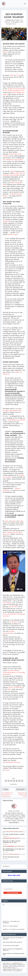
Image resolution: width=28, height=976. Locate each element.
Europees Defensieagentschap (12, 410)
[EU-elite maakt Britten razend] (14, 831)
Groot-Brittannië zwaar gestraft (12, 159)
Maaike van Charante (14, 811)
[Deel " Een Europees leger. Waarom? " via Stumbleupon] (16, 780)
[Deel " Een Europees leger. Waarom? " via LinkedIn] (11, 780)
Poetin (12, 75)
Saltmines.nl (19, 970)
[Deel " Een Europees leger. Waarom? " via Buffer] (14, 780)
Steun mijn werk (14, 875)
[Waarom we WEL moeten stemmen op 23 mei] (14, 838)
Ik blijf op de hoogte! (12, 893)
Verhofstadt (17, 687)
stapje (6, 521)
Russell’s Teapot (13, 234)
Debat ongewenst (14, 926)
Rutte (9, 689)
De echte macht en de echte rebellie (11, 945)
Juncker (11, 687)
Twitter (7, 770)
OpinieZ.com (5, 964)
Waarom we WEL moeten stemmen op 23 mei (11, 841)
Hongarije (18, 182)
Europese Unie (10, 24)
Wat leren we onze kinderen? (17, 929)
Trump (18, 75)
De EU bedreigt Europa (11, 857)
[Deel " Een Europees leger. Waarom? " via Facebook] (5, 780)
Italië (4, 184)
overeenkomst (14, 622)
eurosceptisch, (7, 602)
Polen (12, 182)
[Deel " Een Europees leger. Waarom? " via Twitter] (8, 780)
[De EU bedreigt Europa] (14, 854)
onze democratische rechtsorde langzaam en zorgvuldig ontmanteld (14, 672)
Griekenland (14, 194)
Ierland (5, 196)
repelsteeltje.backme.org (12, 762)
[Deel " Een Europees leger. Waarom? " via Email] (19, 780)
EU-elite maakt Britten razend (13, 834)
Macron (5, 52)
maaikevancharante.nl (7, 969)
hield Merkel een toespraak (16, 420)
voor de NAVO (13, 606)
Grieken (12, 171)
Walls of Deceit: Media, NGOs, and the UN (12, 942)
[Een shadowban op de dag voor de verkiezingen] (14, 846)
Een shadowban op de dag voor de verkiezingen (14, 849)
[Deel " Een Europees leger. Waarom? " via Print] (22, 780)
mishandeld (6, 221)
